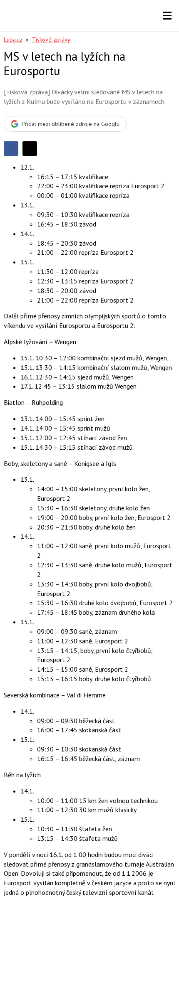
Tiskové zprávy (51, 39)
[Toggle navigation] (167, 15)
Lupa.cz (13, 39)
